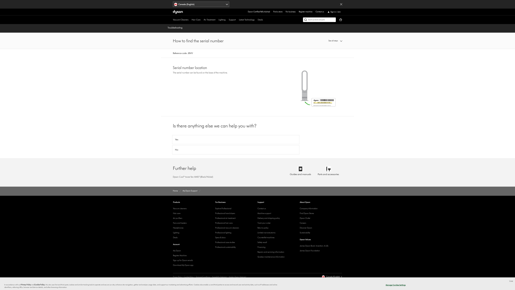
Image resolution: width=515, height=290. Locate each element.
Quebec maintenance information (271, 257)
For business (291, 12)
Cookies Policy (189, 277)
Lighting (222, 19)
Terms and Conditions (203, 277)
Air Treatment (209, 19)
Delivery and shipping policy (269, 218)
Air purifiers (177, 218)
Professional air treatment (225, 218)
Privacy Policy (177, 277)
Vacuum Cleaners (180, 19)
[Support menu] (237, 19)
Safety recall (262, 242)
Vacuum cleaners (180, 208)
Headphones (178, 228)
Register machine (305, 12)
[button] (322, 40)
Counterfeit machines (266, 237)
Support (232, 19)
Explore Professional (223, 208)
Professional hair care (224, 223)
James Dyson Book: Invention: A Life (314, 246)
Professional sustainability (225, 247)
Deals (260, 19)
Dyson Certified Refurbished (259, 12)
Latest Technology (247, 19)
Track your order (264, 223)
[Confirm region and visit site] (341, 4)
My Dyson (177, 251)
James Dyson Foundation (310, 251)
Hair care (176, 213)
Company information (309, 208)
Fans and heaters (180, 223)
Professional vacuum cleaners (227, 228)
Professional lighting (223, 233)
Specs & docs (220, 237)
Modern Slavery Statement (237, 277)
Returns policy (263, 228)
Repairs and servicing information (271, 252)
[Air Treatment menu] (216, 19)
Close (511, 281)
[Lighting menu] (227, 19)
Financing (261, 247)
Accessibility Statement (219, 277)
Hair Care (196, 19)
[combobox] (201, 4)
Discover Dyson (306, 228)
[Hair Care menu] (202, 19)
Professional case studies (225, 242)
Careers (303, 223)
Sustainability (305, 233)
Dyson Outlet (305, 218)
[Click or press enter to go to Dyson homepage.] (178, 12)
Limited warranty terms (266, 233)
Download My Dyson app (183, 265)
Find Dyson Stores (307, 213)
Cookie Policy (39, 285)
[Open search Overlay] (319, 19)
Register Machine (180, 255)
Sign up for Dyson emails (183, 260)
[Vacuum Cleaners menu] (189, 19)
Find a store (277, 12)
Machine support (264, 213)
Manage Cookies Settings (396, 285)
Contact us (320, 12)
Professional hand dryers (225, 213)
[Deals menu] (264, 19)
